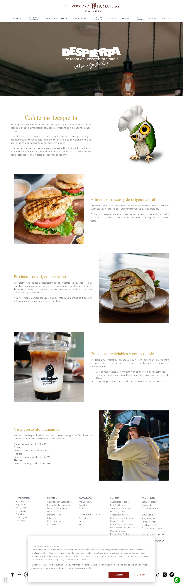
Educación (52, 518)
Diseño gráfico (22, 517)
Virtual (81, 524)
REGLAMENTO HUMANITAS (155, 535)
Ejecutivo (83, 521)
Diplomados (147, 505)
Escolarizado (84, 518)
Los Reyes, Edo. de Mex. (121, 518)
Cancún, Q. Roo (117, 505)
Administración (22, 501)
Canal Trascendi (149, 525)
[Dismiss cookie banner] (150, 541)
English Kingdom (150, 508)
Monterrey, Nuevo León (121, 524)
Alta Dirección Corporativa (59, 502)
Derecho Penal (54, 515)
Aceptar (119, 575)
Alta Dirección (85, 502)
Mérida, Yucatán (117, 521)
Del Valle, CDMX (117, 511)
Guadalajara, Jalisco (119, 515)
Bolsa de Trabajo (149, 502)
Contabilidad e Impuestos (59, 505)
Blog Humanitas (149, 518)
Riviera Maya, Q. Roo (119, 534)
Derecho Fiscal (54, 511)
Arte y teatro (22, 508)
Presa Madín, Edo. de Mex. (122, 528)
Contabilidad (21, 511)
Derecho (20, 514)
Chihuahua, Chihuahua (120, 508)
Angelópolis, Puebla (119, 502)
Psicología (20, 521)
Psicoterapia (53, 524)
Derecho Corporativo (57, 508)
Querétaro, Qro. (117, 531)
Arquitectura (21, 504)
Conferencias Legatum (152, 528)
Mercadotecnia (54, 521)
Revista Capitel (149, 522)
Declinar (141, 575)
